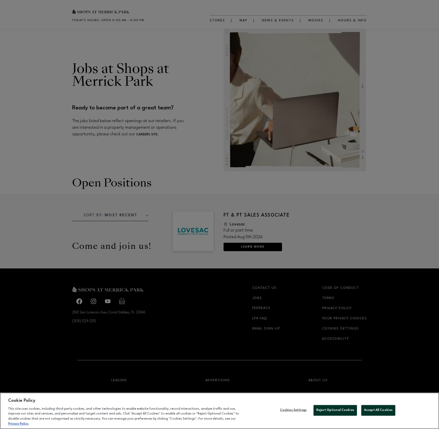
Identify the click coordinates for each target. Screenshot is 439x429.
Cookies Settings (293, 410)
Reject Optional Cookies (335, 410)
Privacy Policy (18, 423)
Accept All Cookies (378, 410)
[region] (219, 411)
